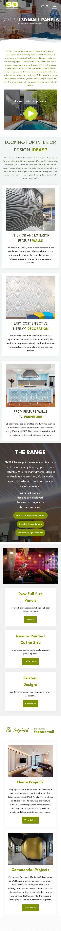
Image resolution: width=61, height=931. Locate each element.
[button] (30, 113)
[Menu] (54, 6)
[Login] (42, 6)
